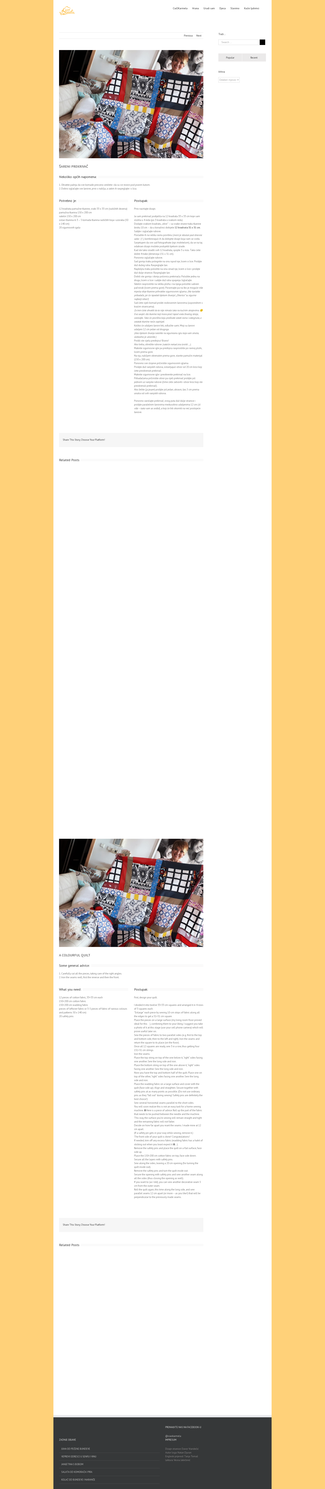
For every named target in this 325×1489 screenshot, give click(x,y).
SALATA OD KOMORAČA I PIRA (76, 1472)
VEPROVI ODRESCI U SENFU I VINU (78, 1456)
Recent (254, 57)
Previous (188, 35)
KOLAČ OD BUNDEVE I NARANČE (78, 1479)
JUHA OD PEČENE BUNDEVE (75, 1448)
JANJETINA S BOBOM (72, 1464)
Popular (230, 57)
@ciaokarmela (173, 1436)
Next (198, 35)
